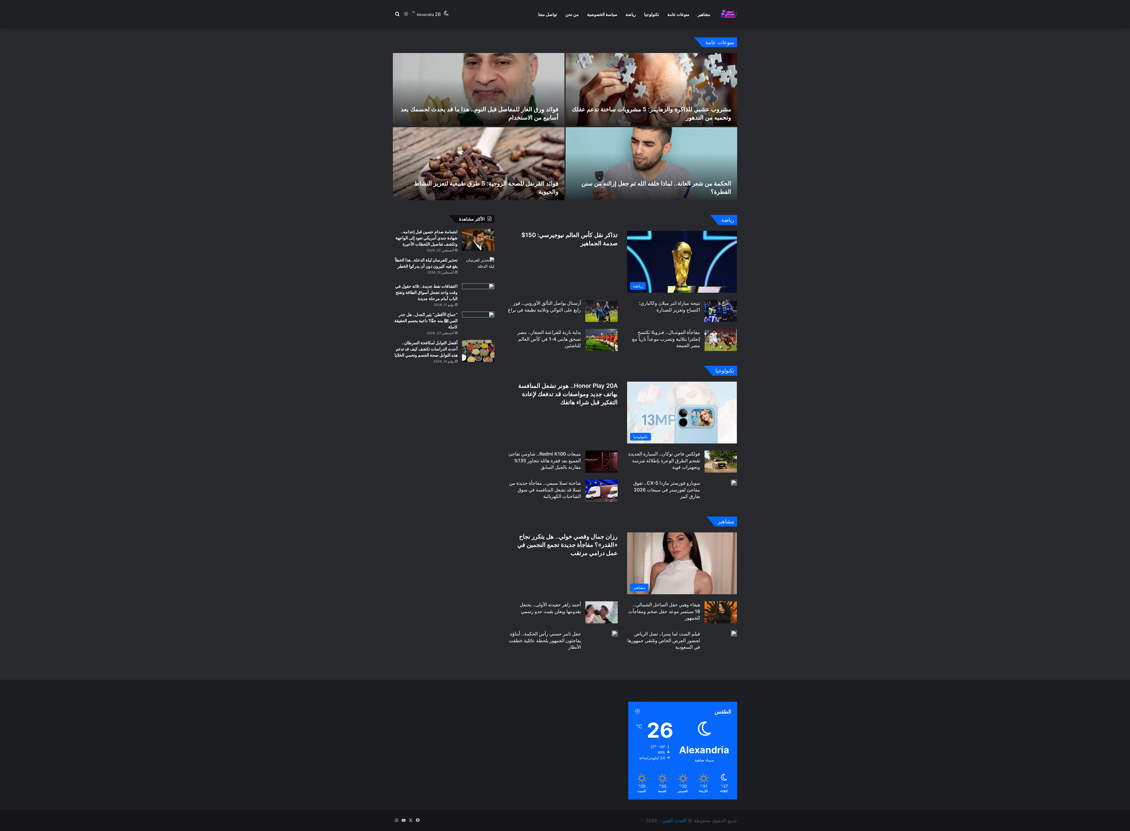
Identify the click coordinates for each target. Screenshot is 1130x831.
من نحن (572, 14)
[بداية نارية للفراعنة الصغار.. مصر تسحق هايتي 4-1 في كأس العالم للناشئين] (601, 340)
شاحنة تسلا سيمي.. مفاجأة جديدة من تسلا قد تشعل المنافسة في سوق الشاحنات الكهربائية (545, 489)
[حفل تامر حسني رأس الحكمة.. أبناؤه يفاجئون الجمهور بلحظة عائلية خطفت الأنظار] (615, 633)
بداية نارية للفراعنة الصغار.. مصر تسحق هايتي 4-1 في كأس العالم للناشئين (549, 338)
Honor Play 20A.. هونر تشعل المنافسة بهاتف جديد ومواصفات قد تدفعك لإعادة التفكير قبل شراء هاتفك (568, 394)
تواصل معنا (547, 14)
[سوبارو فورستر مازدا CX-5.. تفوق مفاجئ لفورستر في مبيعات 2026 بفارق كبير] (734, 483)
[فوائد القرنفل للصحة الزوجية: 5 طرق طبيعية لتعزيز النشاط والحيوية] (478, 163)
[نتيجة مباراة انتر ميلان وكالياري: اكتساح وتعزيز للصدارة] (720, 311)
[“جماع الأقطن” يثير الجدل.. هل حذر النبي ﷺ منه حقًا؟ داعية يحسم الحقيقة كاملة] (478, 323)
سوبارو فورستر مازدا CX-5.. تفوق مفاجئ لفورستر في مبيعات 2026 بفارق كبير (666, 489)
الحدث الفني (674, 820)
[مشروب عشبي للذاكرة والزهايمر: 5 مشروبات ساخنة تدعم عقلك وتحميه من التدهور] (651, 89)
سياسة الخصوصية (602, 14)
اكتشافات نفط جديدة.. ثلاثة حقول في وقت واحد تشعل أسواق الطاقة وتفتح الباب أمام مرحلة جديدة (426, 292)
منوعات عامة (678, 14)
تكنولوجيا (651, 14)
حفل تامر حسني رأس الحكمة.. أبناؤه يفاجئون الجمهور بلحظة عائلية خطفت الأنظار (545, 640)
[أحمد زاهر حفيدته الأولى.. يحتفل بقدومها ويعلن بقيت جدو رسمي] (601, 612)
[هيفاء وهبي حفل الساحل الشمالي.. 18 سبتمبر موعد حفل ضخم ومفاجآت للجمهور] (720, 612)
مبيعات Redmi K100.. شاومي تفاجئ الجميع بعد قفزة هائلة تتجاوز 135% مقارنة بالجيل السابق (544, 460)
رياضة (631, 14)
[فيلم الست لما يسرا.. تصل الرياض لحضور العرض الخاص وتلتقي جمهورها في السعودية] (734, 633)
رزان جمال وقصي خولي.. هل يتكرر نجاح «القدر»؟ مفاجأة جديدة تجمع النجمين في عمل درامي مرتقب (567, 545)
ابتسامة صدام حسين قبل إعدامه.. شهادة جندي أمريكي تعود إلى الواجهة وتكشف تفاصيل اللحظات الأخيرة (427, 237)
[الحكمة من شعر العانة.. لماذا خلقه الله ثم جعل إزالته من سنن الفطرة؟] (651, 163)
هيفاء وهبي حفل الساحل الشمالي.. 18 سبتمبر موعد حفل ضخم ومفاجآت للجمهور (664, 611)
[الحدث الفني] (728, 14)
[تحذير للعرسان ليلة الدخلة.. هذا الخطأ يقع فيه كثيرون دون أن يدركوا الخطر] (478, 268)
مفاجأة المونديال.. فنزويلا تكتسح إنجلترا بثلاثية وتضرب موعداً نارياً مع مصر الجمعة (666, 338)
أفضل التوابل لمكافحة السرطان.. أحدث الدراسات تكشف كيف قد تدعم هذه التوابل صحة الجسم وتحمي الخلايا (426, 348)
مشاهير (704, 14)
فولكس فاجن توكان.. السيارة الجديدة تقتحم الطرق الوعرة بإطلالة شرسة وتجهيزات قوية (664, 460)
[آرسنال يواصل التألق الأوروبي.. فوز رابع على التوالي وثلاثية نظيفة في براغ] (601, 311)
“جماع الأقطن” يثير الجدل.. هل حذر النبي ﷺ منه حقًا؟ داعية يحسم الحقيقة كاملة (426, 320)
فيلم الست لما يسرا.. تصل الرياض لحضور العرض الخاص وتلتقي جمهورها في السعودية (663, 640)
